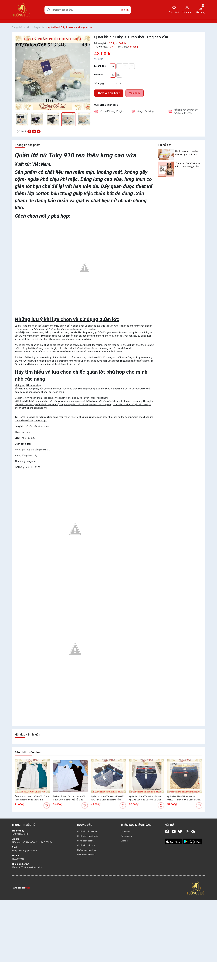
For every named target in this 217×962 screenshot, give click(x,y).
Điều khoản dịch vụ (86, 855)
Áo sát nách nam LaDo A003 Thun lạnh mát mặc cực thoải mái (32, 798)
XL (125, 66)
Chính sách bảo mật (86, 845)
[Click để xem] (53, 73)
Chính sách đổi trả (85, 841)
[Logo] (195, 887)
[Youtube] (173, 831)
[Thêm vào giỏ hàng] (161, 805)
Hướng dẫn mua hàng (87, 850)
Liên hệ (124, 841)
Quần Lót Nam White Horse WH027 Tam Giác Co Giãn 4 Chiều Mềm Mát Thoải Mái (184, 798)
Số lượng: (99, 83)
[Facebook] (167, 831)
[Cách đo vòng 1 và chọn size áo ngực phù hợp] (166, 154)
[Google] (193, 831)
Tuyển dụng (126, 836)
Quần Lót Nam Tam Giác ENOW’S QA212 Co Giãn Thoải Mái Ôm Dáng (108, 798)
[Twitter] (180, 831)
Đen (119, 75)
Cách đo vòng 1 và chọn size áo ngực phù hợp (187, 153)
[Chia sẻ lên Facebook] (29, 131)
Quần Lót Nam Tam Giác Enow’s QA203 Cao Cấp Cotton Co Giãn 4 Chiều (146, 798)
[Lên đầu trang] (211, 952)
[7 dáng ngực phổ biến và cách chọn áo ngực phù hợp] (166, 169)
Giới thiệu (125, 831)
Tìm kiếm (124, 10)
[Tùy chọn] (46, 805)
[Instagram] (186, 831)
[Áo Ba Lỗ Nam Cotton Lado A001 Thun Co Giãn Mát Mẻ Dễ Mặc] (70, 776)
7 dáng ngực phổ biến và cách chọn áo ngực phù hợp (187, 165)
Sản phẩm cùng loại (28, 752)
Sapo (27, 888)
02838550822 (18, 859)
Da (113, 75)
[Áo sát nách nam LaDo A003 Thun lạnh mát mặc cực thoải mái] (32, 776)
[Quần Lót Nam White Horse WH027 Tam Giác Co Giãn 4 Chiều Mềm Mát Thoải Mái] (184, 776)
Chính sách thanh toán (87, 831)
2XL (132, 66)
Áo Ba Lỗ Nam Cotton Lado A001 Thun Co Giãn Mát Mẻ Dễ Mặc (70, 798)
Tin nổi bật (164, 145)
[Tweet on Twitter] (39, 131)
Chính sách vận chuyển (87, 836)
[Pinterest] (34, 131)
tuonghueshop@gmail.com (24, 850)
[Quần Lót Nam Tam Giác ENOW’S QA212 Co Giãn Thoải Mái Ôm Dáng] (108, 776)
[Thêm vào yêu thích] (87, 107)
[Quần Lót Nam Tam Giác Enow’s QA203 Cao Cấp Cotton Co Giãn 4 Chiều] (146, 776)
